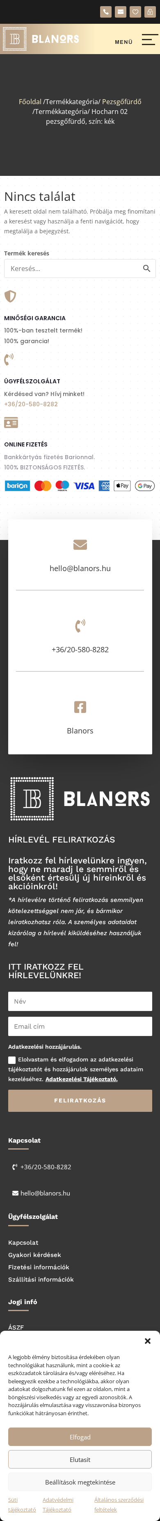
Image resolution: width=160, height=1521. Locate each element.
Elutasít (80, 1459)
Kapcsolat (23, 1242)
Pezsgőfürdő (122, 101)
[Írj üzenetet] (120, 12)
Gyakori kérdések (34, 1255)
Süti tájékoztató (22, 1504)
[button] (148, 1341)
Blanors (80, 730)
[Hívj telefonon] (106, 12)
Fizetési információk (38, 1267)
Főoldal (30, 101)
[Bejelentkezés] (150, 12)
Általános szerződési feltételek (119, 1504)
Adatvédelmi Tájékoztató (58, 1504)
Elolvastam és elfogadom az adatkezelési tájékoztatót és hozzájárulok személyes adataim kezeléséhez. (75, 1069)
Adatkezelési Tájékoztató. (82, 1079)
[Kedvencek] (135, 12)
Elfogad (80, 1437)
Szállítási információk (41, 1279)
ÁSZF (16, 1327)
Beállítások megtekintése (80, 1482)
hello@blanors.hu (80, 568)
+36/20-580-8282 (31, 404)
